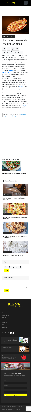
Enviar (6, 270)
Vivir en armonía (7, 320)
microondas (6, 72)
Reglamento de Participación (8, 409)
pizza (24, 105)
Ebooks (4, 327)
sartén (21, 86)
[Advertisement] (14, 11)
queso (11, 70)
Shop (3, 313)
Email (5, 380)
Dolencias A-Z (6, 315)
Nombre (6, 385)
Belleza (4, 322)
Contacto (18, 409)
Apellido (6, 390)
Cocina (4, 324)
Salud (4, 317)
